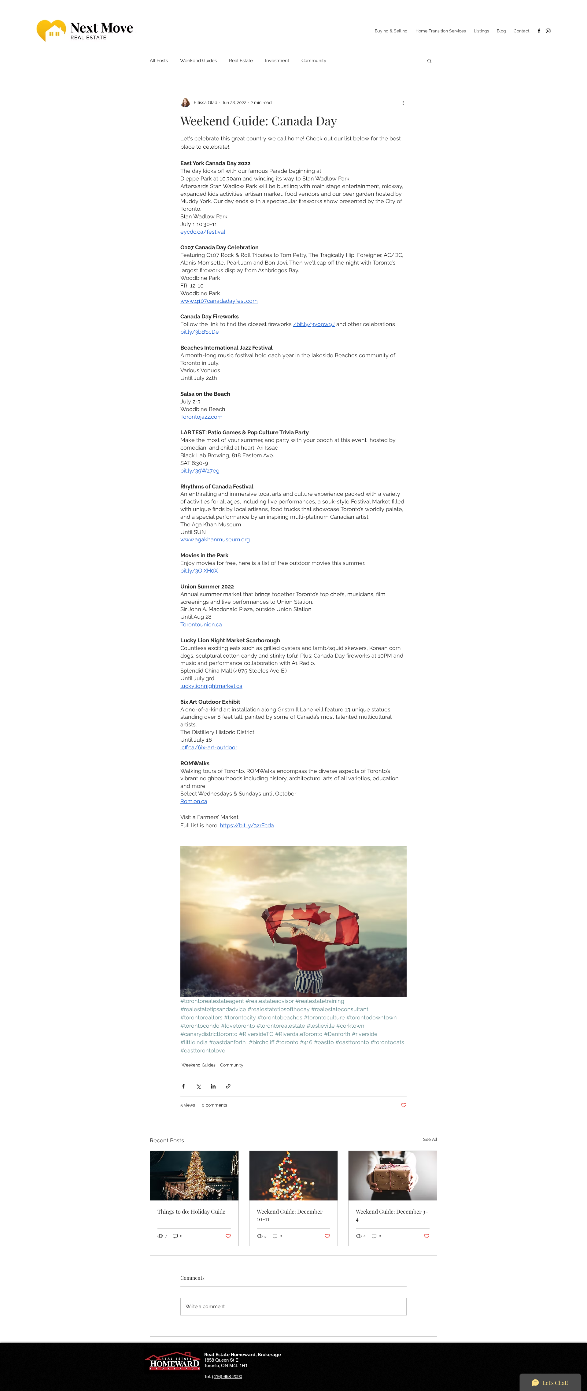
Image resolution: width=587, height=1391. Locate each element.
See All (430, 1139)
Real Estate (241, 60)
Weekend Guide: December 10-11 (290, 1215)
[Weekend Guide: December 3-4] (393, 1175)
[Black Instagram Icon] (548, 31)
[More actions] (403, 102)
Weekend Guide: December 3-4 (392, 1215)
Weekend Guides (198, 60)
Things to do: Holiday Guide (191, 1211)
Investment (277, 60)
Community (313, 60)
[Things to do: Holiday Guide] (194, 1175)
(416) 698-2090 (227, 1376)
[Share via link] (228, 1086)
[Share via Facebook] (183, 1086)
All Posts (159, 60)
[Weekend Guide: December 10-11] (293, 1175)
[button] (429, 60)
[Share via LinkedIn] (213, 1086)
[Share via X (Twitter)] (198, 1086)
